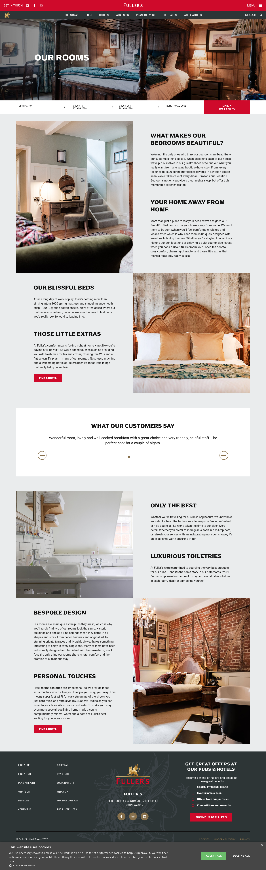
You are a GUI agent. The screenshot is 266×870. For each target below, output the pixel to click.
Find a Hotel (48, 378)
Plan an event (26, 782)
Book (227, 107)
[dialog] (133, 856)
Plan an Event (145, 15)
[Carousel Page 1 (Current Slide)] (129, 457)
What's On (122, 15)
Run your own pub (67, 800)
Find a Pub (24, 765)
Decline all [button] (241, 855)
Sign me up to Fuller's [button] (211, 817)
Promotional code (175, 106)
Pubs (89, 15)
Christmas (71, 15)
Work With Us (193, 15)
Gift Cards (170, 15)
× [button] (262, 845)
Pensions (23, 800)
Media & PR (63, 791)
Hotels (104, 15)
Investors (63, 774)
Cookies (204, 839)
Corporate (63, 765)
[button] (89, 865)
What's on (24, 791)
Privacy (245, 839)
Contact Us (24, 809)
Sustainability (65, 782)
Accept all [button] (214, 855)
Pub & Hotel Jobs (67, 809)
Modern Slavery (224, 839)
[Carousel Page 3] (137, 457)
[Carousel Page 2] (133, 457)
